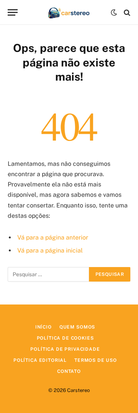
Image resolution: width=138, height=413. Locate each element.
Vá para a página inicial (50, 250)
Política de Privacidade (65, 349)
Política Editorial (40, 360)
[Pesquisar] (126, 12)
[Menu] (13, 12)
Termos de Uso (95, 360)
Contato (69, 371)
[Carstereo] (69, 12)
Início (43, 327)
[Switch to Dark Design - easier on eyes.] (114, 12)
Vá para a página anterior (52, 237)
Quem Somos (77, 327)
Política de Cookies (65, 338)
